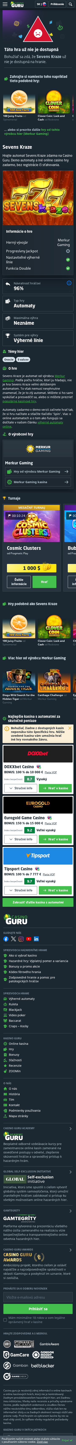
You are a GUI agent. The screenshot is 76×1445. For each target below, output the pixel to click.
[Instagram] (21, 939)
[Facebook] (5, 938)
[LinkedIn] (36, 938)
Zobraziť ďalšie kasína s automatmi (38, 902)
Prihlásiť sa (38, 1309)
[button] (69, 283)
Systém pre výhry (26, 335)
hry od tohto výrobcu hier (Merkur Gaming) (32, 132)
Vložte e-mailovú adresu (22, 1294)
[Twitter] (13, 938)
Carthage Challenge (52, 696)
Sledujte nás (12, 933)
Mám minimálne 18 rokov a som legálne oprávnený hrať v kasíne (36, 1320)
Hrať (44, 582)
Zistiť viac (42, 1442)
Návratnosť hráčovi (27, 283)
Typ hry (19, 301)
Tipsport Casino (19, 868)
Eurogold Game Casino (25, 817)
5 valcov (23, 359)
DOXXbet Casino (19, 766)
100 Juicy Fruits (14, 117)
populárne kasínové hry (19, 401)
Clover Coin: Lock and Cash (51, 117)
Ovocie (9, 359)
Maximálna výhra (26, 318)
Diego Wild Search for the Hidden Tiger (19, 698)
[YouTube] (28, 938)
